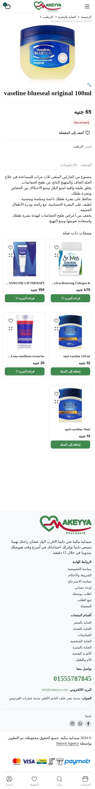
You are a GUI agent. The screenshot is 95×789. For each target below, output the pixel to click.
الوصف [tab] (86, 165)
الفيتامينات (85, 635)
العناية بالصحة (82, 629)
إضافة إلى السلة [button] (70, 371)
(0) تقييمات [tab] (68, 165)
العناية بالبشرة (67, 16)
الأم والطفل (84, 660)
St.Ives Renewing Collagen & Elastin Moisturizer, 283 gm (71, 283)
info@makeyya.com (55, 689)
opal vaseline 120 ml (76, 356)
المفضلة (86, 606)
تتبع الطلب (84, 600)
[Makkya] (47, 6)
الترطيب (48, 16)
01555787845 (72, 678)
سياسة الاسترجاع (80, 581)
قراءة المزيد (72, 298)
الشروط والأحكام (80, 575)
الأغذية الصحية (82, 653)
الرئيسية (86, 16)
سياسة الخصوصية (80, 569)
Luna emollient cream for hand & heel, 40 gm (28, 356)
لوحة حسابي (83, 587)
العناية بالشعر (83, 622)
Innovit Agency (67, 743)
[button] (7, 6)
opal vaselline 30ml (77, 429)
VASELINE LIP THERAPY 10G (27, 283)
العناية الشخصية (81, 641)
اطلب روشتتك (82, 594)
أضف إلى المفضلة (71, 133)
